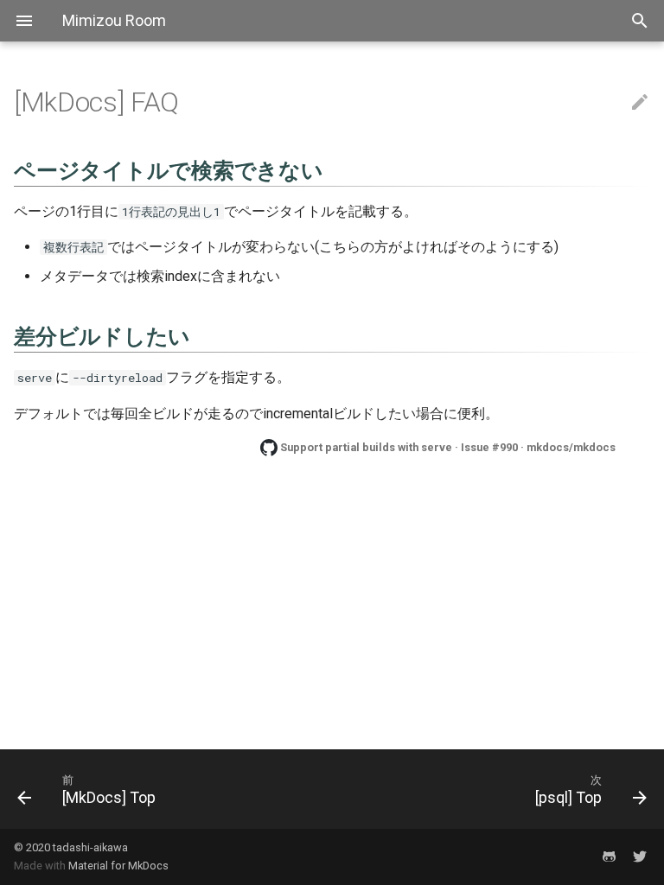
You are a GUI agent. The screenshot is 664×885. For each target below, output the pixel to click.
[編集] (639, 103)
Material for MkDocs (118, 865)
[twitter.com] (640, 856)
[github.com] (608, 856)
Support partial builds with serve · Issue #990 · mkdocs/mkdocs (448, 447)
